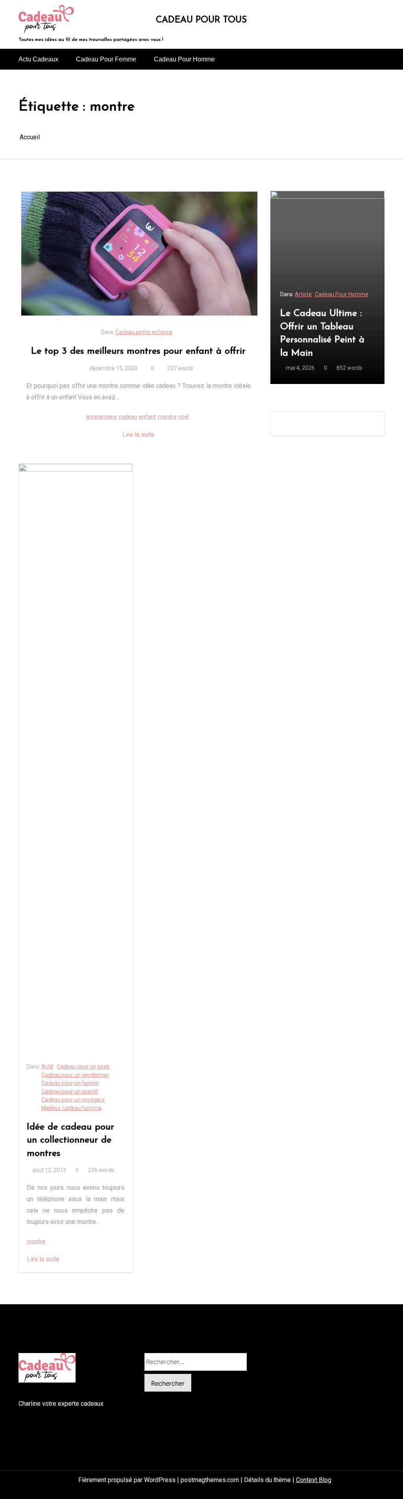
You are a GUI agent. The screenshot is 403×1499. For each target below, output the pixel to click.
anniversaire (101, 417)
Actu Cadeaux (38, 59)
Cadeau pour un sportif (69, 1091)
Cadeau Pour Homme (184, 59)
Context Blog (313, 1480)
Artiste (303, 294)
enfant (147, 417)
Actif (47, 1066)
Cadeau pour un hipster (70, 1083)
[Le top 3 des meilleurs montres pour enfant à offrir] (139, 254)
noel (183, 417)
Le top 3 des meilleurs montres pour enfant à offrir (138, 351)
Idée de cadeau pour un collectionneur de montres (70, 1140)
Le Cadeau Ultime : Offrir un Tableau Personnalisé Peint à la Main (322, 333)
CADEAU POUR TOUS (201, 20)
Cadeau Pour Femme (106, 59)
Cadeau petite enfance (143, 332)
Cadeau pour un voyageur (73, 1100)
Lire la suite (138, 434)
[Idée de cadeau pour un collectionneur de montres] (75, 759)
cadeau (127, 417)
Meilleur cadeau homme (71, 1108)
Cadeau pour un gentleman (75, 1075)
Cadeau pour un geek (83, 1066)
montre (167, 417)
